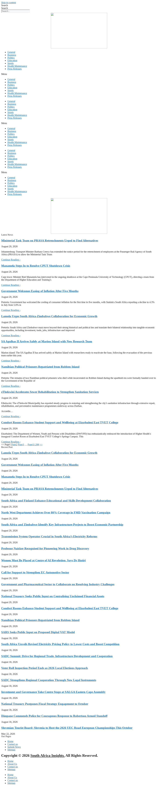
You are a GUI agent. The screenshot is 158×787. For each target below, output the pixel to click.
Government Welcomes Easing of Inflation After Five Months (39, 291)
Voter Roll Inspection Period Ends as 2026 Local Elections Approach (44, 668)
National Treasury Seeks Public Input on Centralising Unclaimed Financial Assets (52, 596)
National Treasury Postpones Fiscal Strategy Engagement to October (44, 703)
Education (12, 60)
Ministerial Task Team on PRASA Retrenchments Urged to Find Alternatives (49, 240)
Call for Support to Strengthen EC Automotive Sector (35, 572)
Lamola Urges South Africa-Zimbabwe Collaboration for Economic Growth (49, 316)
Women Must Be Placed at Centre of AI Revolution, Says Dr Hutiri (43, 560)
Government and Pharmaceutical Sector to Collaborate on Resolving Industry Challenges (57, 584)
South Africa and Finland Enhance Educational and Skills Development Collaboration (56, 500)
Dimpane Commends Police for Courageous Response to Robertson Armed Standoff (54, 716)
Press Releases (14, 68)
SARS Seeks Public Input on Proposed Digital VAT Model (38, 632)
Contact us (12, 766)
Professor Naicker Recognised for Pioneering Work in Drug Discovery (45, 548)
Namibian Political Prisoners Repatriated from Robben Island (40, 366)
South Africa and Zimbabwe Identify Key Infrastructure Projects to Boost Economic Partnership (62, 524)
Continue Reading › (10, 259)
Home (10, 761)
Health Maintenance (17, 66)
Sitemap (11, 769)
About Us (12, 764)
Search (4, 5)
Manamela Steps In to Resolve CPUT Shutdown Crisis (35, 265)
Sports (10, 63)
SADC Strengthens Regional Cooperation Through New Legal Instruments (48, 680)
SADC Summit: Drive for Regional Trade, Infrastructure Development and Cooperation (57, 656)
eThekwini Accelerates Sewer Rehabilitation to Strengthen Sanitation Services (50, 392)
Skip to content (8, 2)
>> (41, 444)
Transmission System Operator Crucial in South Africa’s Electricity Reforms (49, 536)
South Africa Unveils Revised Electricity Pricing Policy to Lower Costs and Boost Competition (60, 644)
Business (11, 55)
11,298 (33, 444)
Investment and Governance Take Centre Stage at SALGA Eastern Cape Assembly (53, 692)
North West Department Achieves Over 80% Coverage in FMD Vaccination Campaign (55, 512)
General (11, 52)
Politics (11, 57)
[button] (79, 74)
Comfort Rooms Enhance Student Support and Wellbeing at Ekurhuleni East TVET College (59, 422)
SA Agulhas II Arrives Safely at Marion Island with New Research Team (46, 341)
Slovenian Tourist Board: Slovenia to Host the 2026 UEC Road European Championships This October (66, 727)
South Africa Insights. (47, 755)
